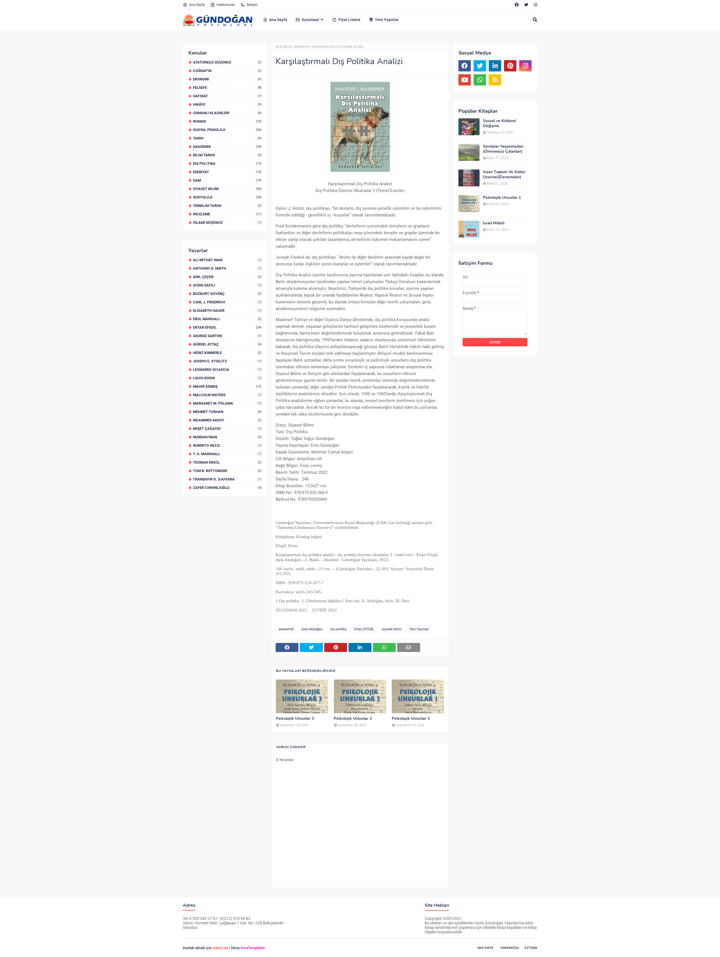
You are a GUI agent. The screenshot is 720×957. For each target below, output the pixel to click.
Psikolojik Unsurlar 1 (411, 718)
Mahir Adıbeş (227, 386)
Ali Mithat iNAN (227, 260)
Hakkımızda (226, 5)
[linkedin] (495, 65)
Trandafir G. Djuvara (227, 479)
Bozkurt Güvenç (227, 294)
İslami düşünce (227, 222)
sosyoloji (227, 197)
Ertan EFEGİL (227, 327)
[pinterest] (510, 65)
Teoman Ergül (227, 462)
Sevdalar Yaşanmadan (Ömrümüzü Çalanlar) (503, 149)
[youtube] (464, 79)
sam (227, 180)
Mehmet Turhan (227, 412)
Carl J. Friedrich (227, 302)
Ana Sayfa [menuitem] (278, 19)
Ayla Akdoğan (312, 629)
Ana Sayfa (197, 5)
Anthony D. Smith (227, 268)
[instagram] (534, 5)
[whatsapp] (480, 79)
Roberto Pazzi (227, 445)
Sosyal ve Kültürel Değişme (499, 123)
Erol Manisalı (227, 319)
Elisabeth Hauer (227, 310)
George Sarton (227, 336)
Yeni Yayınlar (419, 629)
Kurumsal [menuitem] (310, 19)
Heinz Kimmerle (227, 353)
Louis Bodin (227, 378)
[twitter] (526, 5)
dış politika (227, 163)
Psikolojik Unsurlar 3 (295, 718)
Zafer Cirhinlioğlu (227, 488)
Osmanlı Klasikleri (227, 113)
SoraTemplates (252, 948)
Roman (227, 121)
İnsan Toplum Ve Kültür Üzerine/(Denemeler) (504, 175)
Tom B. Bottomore (227, 471)
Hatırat (227, 96)
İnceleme (227, 214)
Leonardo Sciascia (227, 369)
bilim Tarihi (227, 155)
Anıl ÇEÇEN (227, 277)
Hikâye (227, 104)
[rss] (495, 79)
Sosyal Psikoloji (227, 130)
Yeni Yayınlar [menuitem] (387, 19)
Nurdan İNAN (227, 437)
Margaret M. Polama (227, 403)
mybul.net (220, 948)
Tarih (227, 138)
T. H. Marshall (227, 454)
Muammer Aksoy (227, 420)
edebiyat (227, 172)
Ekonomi (227, 79)
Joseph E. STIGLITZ (227, 361)
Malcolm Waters (227, 395)
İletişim (252, 5)
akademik (227, 147)
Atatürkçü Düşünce (227, 62)
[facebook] (516, 5)
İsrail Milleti (494, 223)
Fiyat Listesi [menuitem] (349, 19)
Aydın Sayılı (227, 285)
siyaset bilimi (227, 189)
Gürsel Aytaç (227, 344)
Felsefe (227, 87)
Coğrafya (227, 71)
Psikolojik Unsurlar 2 (353, 718)
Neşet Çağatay (227, 428)
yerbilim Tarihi (227, 206)
